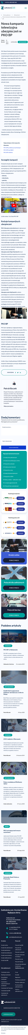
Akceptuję (3, 1033)
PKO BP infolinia (8, 152)
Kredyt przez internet (10, 467)
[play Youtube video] (14, 205)
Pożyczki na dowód (9, 464)
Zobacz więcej (14, 560)
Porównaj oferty (8, 1014)
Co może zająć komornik (10, 483)
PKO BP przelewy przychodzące (12, 147)
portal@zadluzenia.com (15, 937)
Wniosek (20, 498)
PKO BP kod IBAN (8, 150)
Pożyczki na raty (8, 470)
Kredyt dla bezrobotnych (11, 473)
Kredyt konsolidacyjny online (12, 460)
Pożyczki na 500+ (8, 476)
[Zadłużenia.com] (8, 8)
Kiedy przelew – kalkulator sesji (12, 479)
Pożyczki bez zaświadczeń (12, 486)
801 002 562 (13, 2)
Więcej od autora (8, 406)
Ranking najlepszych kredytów (12, 1008)
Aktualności (23, 42)
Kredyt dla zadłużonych (10, 457)
